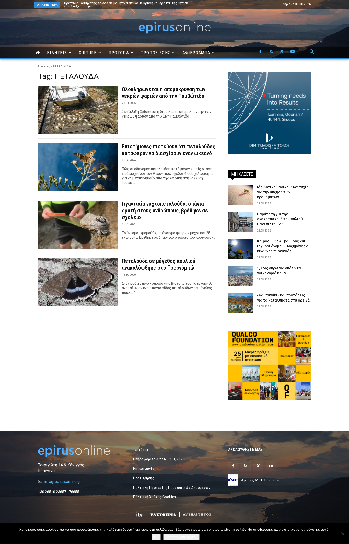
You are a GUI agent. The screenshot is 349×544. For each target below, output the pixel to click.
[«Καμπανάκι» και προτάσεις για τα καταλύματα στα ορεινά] (240, 303)
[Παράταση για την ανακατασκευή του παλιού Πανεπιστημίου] (240, 222)
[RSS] (271, 52)
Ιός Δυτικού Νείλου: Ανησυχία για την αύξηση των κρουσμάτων (283, 192)
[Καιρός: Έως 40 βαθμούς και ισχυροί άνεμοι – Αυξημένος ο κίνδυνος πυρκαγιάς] (240, 249)
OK (156, 537)
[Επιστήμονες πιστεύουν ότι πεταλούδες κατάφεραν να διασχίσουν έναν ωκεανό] (78, 167)
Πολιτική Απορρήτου (181, 537)
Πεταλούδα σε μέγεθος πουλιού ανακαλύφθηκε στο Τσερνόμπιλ (158, 264)
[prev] (208, 4)
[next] (216, 4)
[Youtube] (292, 52)
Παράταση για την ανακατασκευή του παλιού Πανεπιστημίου (280, 219)
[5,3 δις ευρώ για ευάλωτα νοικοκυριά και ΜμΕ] (240, 276)
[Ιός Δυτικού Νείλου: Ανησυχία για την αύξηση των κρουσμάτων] (240, 195)
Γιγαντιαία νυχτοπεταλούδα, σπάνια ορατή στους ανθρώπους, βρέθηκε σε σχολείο (165, 211)
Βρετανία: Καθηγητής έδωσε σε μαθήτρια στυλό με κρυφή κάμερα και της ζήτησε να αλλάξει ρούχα (126, 4)
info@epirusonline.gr (62, 481)
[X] (282, 52)
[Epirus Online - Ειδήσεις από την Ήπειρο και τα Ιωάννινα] (79, 451)
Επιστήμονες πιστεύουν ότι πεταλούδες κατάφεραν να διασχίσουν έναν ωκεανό (168, 149)
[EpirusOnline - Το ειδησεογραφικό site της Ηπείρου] (174, 28)
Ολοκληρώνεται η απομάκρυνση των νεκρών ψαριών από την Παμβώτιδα (163, 92)
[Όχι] (342, 533)
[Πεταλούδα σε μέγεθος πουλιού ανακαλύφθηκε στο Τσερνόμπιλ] (78, 282)
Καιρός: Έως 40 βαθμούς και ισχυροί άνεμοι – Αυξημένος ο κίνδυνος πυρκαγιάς (282, 246)
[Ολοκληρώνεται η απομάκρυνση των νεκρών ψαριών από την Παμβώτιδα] (78, 110)
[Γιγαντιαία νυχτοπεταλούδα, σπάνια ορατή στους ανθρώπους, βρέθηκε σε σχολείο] (78, 225)
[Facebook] (260, 52)
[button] (312, 52)
